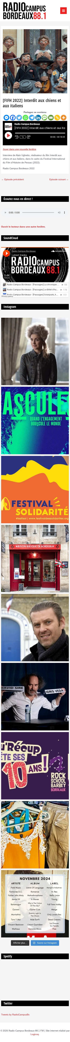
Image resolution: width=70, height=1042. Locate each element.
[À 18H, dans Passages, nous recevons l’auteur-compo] (35, 696)
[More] (63, 117)
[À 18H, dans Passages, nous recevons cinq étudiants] (35, 489)
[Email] (51, 117)
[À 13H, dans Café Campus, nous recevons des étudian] (35, 834)
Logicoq (35, 1034)
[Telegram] (32, 117)
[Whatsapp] (25, 117)
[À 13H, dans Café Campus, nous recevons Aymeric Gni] (35, 558)
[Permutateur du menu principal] (63, 10)
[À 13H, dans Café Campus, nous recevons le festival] (35, 420)
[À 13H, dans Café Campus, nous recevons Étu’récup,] (35, 765)
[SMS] (44, 117)
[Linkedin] (38, 117)
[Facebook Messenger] (6, 117)
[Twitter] (19, 117)
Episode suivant (59, 179)
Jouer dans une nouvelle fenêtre (19, 149)
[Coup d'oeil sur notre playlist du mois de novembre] (35, 903)
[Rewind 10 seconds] (17, 137)
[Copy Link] (57, 117)
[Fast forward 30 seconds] (30, 137)
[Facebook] (13, 117)
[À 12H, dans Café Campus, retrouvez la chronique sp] (35, 627)
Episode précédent (12, 179)
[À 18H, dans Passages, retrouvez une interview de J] (35, 351)
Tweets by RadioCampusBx (15, 1014)
